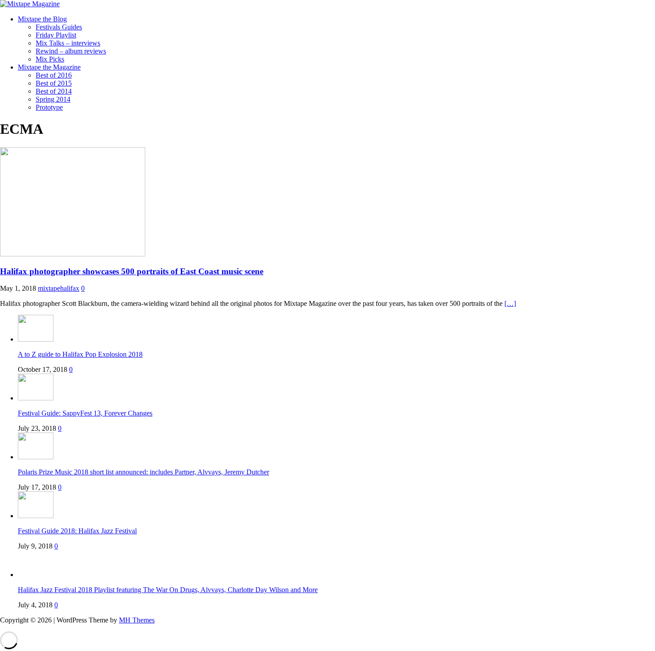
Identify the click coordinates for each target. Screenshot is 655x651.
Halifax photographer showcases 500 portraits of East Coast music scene (131, 271)
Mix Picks (50, 59)
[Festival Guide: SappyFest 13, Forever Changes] (35, 398)
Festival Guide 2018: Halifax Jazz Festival (77, 531)
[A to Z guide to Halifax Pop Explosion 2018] (35, 339)
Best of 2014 (54, 91)
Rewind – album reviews (71, 51)
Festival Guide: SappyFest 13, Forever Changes (85, 413)
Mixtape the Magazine (49, 67)
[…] (510, 303)
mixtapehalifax (58, 288)
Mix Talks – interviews (68, 43)
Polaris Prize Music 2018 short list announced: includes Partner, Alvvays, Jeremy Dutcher (143, 472)
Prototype (49, 107)
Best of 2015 (54, 83)
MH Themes (137, 620)
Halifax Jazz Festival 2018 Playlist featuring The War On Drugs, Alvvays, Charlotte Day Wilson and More (168, 589)
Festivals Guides (59, 27)
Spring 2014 (53, 99)
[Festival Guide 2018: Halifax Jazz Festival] (35, 515)
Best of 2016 (54, 75)
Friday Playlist (56, 35)
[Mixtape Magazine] (30, 4)
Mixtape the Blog (42, 19)
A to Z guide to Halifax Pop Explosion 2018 (80, 354)
